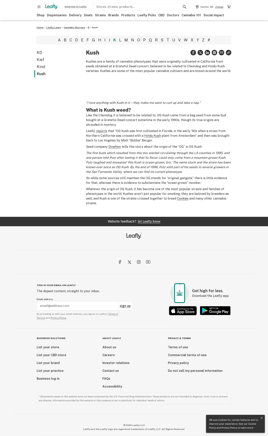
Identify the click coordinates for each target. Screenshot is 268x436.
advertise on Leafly (76, 6)
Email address (45, 299)
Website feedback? (134, 221)
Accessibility (112, 386)
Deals (88, 15)
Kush (95, 27)
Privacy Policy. (59, 318)
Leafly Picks (147, 15)
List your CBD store (51, 355)
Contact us (110, 371)
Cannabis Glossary (74, 27)
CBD (161, 15)
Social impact (213, 15)
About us (109, 347)
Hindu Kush (152, 136)
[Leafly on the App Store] (183, 310)
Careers (108, 355)
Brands (113, 15)
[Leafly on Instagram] (138, 262)
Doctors (173, 15)
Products (128, 15)
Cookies (183, 198)
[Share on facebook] (193, 52)
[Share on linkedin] (207, 52)
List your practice (50, 371)
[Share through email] (221, 52)
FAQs (106, 378)
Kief (40, 59)
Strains (100, 15)
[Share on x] (200, 52)
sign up (125, 306)
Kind (41, 66)
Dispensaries (57, 15)
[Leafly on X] (129, 262)
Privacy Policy (229, 427)
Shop (41, 15)
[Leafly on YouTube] (148, 262)
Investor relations (115, 363)
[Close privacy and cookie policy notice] (261, 418)
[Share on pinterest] (214, 52)
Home (40, 27)
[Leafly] (51, 7)
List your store (48, 347)
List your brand (48, 363)
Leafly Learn (53, 27)
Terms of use (178, 347)
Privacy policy (178, 363)
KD (39, 52)
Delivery (75, 15)
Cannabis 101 (191, 15)
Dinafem (114, 147)
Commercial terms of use (187, 355)
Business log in (48, 378)
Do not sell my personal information (195, 371)
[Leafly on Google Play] (215, 310)
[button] (228, 52)
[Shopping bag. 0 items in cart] (229, 7)
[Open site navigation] (39, 7)
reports (101, 131)
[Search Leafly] (185, 7)
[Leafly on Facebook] (120, 262)
